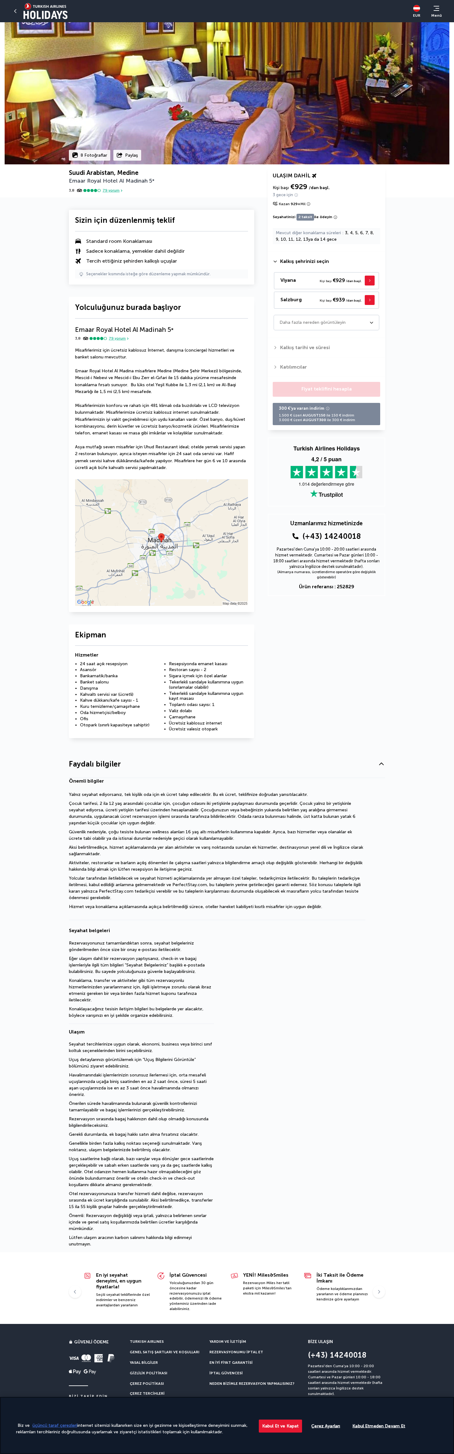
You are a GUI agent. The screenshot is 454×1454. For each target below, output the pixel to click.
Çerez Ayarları (325, 1425)
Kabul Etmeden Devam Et (378, 1425)
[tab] (326, 261)
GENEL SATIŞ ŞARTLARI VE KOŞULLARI (165, 1352)
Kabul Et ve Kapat (280, 1425)
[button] (227, 764)
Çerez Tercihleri (147, 1393)
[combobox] (280, 322)
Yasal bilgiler (144, 1362)
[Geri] (15, 11)
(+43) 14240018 (331, 536)
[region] (227, 1425)
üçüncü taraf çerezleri (54, 1425)
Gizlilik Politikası (148, 1373)
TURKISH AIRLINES (147, 1341)
